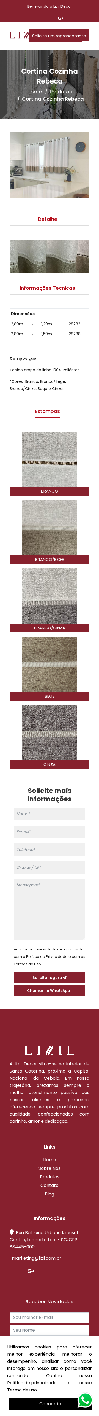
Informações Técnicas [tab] (47, 287)
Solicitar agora (47, 977)
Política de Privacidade (47, 956)
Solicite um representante (59, 36)
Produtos (61, 91)
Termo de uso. (22, 1390)
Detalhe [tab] (47, 219)
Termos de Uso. (28, 964)
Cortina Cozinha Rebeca (53, 98)
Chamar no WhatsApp (49, 990)
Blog (49, 1194)
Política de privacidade (32, 1383)
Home (34, 91)
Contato (49, 1185)
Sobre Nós (49, 1168)
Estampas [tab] (47, 411)
